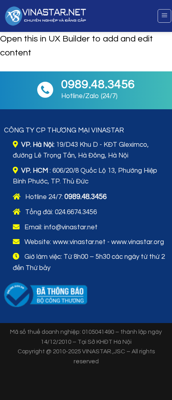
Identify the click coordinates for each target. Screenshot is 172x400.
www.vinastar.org (137, 242)
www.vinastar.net (79, 242)
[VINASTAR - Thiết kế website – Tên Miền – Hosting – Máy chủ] (72, 16)
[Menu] (164, 16)
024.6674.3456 (76, 212)
